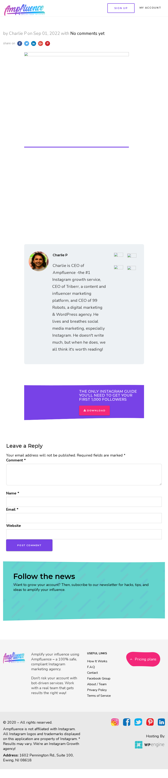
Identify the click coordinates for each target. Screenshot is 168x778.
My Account (150, 7)
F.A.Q (91, 667)
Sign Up (121, 8)
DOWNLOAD (95, 410)
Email (12, 509)
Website (13, 525)
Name (12, 493)
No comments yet (87, 33)
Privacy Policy (97, 690)
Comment (16, 460)
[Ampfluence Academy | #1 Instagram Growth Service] (24, 8)
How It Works (97, 661)
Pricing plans (145, 659)
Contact (92, 672)
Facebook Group (98, 678)
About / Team (97, 684)
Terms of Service (99, 695)
